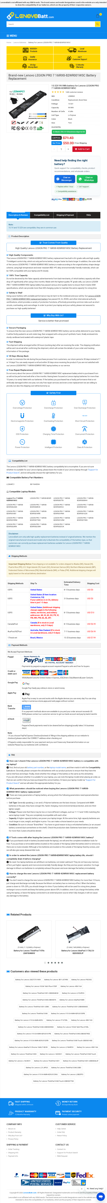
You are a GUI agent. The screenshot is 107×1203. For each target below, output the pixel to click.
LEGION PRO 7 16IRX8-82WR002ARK (15, 525)
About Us (11, 1129)
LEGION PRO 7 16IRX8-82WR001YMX (85, 519)
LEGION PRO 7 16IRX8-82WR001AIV (85, 506)
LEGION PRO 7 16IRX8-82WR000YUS (62, 506)
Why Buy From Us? (15, 1136)
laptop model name (58, 767)
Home (9, 42)
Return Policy (62, 1136)
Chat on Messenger (66, 178)
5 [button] (58, 963)
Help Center (61, 1129)
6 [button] (62, 963)
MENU (13, 35)
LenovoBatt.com (30, 1193)
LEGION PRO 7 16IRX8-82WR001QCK (85, 512)
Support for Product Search (67, 1153)
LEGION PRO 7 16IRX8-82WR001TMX (38, 519)
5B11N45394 (35, 484)
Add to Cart (84, 149)
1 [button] (45, 963)
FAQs (89, 215)
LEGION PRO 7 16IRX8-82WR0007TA (62, 499)
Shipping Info (13, 1153)
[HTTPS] (79, 1182)
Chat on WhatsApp (89, 178)
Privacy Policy (13, 1139)
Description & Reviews (18, 215)
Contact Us (61, 1149)
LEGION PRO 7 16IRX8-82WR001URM (62, 519)
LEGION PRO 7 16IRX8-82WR (40, 498)
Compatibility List (41, 215)
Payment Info (13, 1156)
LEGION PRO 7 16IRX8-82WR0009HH (85, 499)
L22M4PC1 (10, 484)
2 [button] (48, 963)
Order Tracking (13, 1149)
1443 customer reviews (74, 92)
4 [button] (55, 963)
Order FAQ (61, 1132)
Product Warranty (14, 1132)
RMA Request (62, 1156)
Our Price (56, 143)
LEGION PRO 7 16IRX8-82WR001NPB (38, 512)
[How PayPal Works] (62, 1182)
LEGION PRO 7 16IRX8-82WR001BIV (15, 512)
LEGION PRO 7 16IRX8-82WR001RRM (15, 519)
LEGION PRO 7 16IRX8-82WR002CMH (38, 525)
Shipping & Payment (65, 215)
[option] (27, 105)
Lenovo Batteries (19, 42)
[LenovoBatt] (31, 16)
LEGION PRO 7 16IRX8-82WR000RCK (38, 506)
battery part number (35, 767)
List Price (56, 138)
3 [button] (52, 963)
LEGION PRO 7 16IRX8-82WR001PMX (62, 512)
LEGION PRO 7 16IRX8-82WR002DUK (62, 525)
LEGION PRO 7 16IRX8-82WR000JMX (15, 506)
